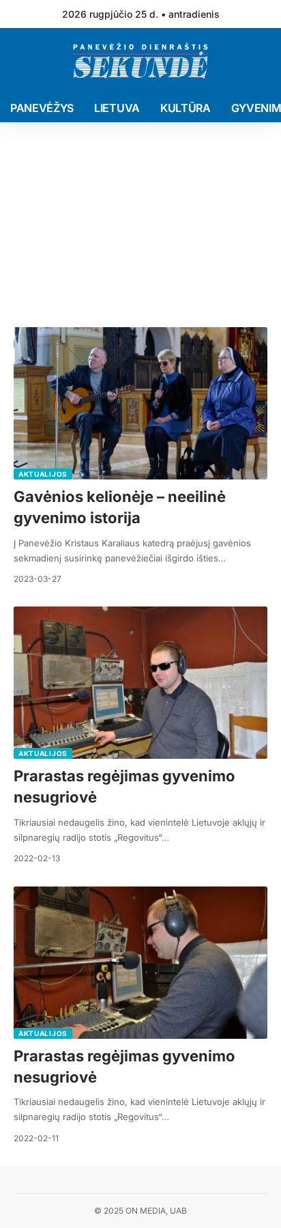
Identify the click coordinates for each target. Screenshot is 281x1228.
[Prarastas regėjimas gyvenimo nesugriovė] (140, 682)
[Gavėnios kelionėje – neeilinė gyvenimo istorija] (140, 403)
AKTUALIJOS (43, 474)
